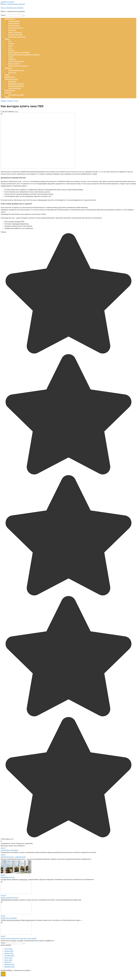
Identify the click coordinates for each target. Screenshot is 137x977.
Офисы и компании (15, 32)
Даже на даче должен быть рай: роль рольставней (18, 938)
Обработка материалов (16, 86)
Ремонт (7, 39)
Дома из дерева (14, 21)
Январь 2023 (8, 953)
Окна (10, 48)
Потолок (11, 43)
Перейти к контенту (7, 2)
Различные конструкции (16, 37)
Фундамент (12, 30)
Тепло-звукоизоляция (15, 61)
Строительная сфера (15, 34)
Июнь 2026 (8, 949)
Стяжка (10, 57)
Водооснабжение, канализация (19, 52)
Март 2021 (8, 962)
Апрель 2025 (8, 951)
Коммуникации (9, 90)
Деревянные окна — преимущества (13, 857)
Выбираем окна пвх (8, 877)
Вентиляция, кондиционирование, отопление (24, 55)
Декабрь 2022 (9, 955)
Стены (10, 46)
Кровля (7, 75)
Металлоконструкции (15, 28)
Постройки (8, 68)
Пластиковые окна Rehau (9, 850)
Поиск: (3, 15)
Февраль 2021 (9, 964)
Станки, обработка (14, 88)
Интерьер (7, 93)
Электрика (12, 59)
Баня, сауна (12, 72)
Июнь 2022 (8, 960)
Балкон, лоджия (13, 64)
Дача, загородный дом (16, 70)
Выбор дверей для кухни (9, 898)
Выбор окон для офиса (9, 918)
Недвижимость (9, 77)
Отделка (11, 50)
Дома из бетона (13, 23)
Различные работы (11, 79)
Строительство (9, 19)
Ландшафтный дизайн (16, 95)
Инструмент (12, 81)
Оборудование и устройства (18, 66)
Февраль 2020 (9, 967)
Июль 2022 (8, 958)
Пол (9, 41)
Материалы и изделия (15, 84)
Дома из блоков (14, 26)
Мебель (7, 97)
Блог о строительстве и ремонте (12, 8)
